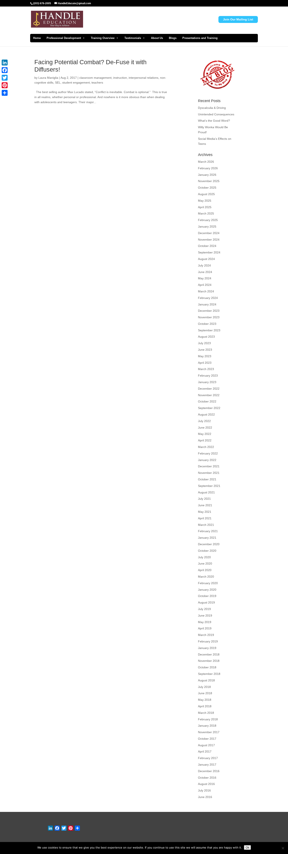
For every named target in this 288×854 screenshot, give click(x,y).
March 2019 (206, 635)
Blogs (172, 38)
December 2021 (208, 466)
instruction (120, 77)
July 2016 (204, 790)
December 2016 (208, 771)
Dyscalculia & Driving (212, 107)
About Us (157, 38)
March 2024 (206, 291)
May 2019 (204, 622)
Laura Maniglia (48, 77)
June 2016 (205, 797)
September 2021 (209, 486)
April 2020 (204, 570)
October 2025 (207, 187)
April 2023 (204, 362)
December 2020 (208, 544)
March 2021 (206, 524)
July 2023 (204, 343)
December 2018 (208, 654)
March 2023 (206, 369)
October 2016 (207, 777)
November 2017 (208, 732)
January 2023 (207, 382)
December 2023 (208, 310)
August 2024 (206, 259)
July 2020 (204, 557)
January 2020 (207, 589)
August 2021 (206, 492)
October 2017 (207, 738)
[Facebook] (4, 70)
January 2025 (207, 226)
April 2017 (204, 751)
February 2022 (208, 453)
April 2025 (204, 207)
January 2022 (207, 460)
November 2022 (208, 395)
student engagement (76, 82)
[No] (283, 848)
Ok (247, 847)
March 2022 (206, 447)
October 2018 (207, 667)
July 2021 (204, 498)
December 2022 (208, 388)
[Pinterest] (4, 85)
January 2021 (207, 537)
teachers (97, 82)
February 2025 (208, 220)
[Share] (4, 93)
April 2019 (204, 628)
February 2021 (208, 531)
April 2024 (204, 284)
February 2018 (208, 719)
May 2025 (204, 200)
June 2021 (205, 505)
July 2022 (204, 421)
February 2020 (208, 583)
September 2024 (209, 252)
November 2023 (208, 317)
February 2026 (208, 168)
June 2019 (205, 615)
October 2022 (207, 401)
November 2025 (208, 181)
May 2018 (204, 699)
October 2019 (207, 596)
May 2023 (204, 356)
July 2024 (204, 265)
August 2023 (206, 336)
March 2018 (206, 712)
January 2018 (207, 725)
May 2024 (204, 278)
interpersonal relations (143, 77)
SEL (58, 82)
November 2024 (208, 239)
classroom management (95, 77)
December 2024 (208, 233)
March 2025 (206, 213)
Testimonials (132, 38)
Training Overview (102, 38)
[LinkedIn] (4, 62)
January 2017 (207, 764)
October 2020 (207, 550)
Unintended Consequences (216, 114)
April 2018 (204, 706)
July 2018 (204, 687)
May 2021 (204, 511)
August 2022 (206, 414)
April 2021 (204, 518)
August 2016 (206, 784)
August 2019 (206, 602)
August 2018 (206, 680)
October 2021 (207, 479)
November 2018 (208, 660)
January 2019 (207, 648)
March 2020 (206, 576)
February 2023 (208, 375)
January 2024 (207, 304)
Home (37, 38)
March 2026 (206, 161)
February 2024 (208, 298)
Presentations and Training (200, 38)
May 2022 (204, 434)
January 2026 (207, 174)
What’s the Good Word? (214, 120)
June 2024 (205, 272)
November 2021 (208, 472)
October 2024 (207, 246)
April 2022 (204, 440)
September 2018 (209, 673)
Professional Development (64, 38)
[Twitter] (4, 77)
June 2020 (205, 563)
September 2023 (209, 330)
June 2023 (205, 349)
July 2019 (204, 609)
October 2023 (207, 323)
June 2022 (205, 427)
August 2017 (206, 745)
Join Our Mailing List (238, 19)
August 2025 (206, 194)
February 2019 (208, 641)
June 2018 (205, 693)
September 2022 (209, 408)
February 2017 (208, 758)
